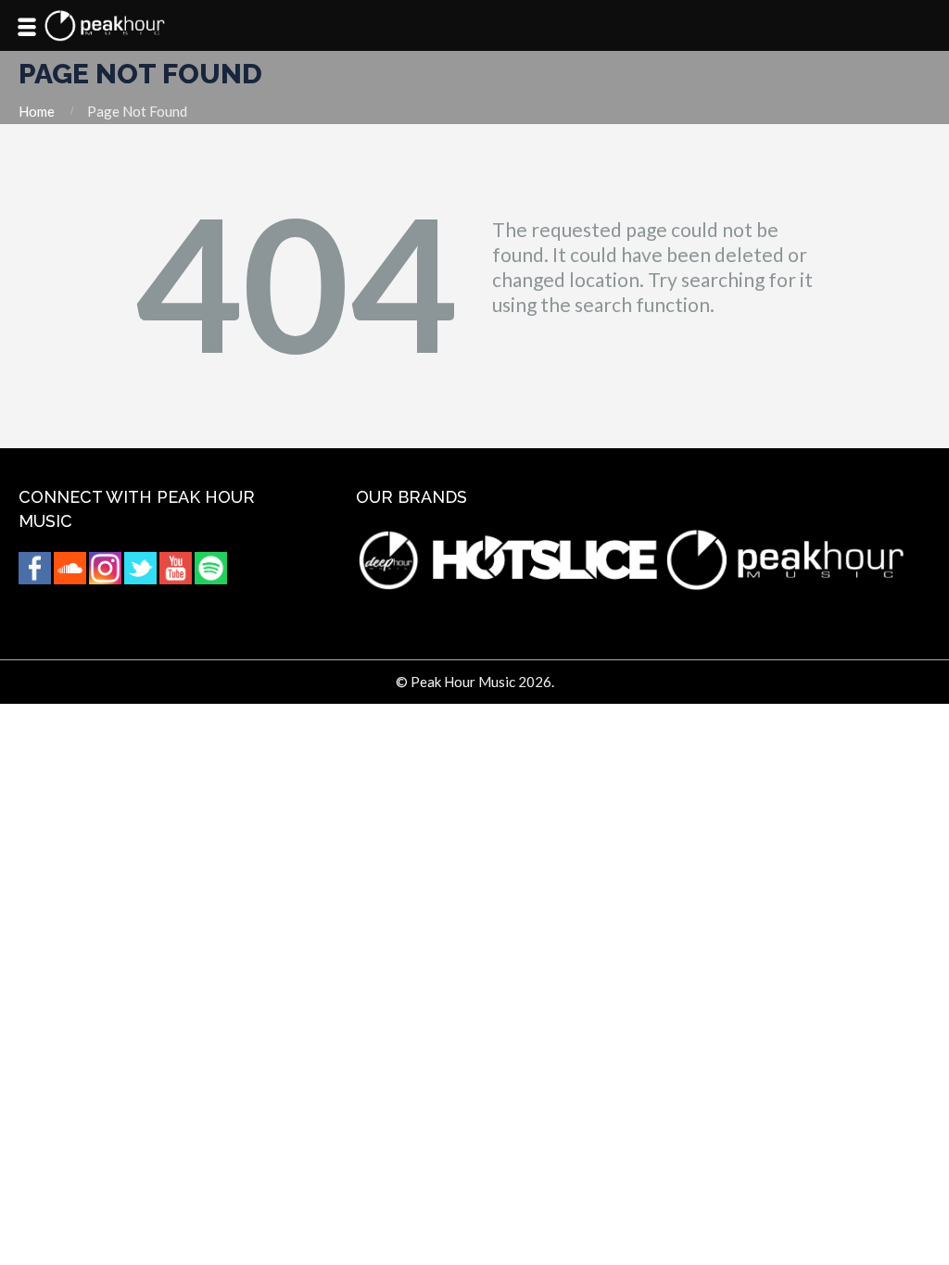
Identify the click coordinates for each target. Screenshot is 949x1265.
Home (37, 111)
